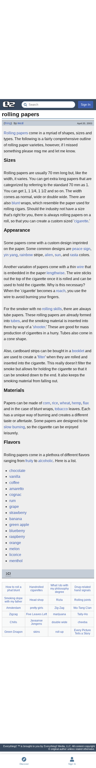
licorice (15, 555)
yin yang (11, 255)
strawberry (18, 513)
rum (12, 501)
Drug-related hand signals (82, 588)
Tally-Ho (82, 614)
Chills (13, 622)
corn (46, 403)
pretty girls (36, 608)
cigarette (81, 221)
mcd (20, 123)
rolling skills (52, 309)
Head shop (37, 600)
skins (36, 631)
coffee (14, 483)
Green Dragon (13, 631)
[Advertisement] (48, 49)
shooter (39, 327)
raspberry (17, 537)
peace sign (81, 249)
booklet (78, 351)
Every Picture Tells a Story (82, 632)
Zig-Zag (59, 608)
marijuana (59, 614)
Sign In (85, 104)
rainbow (26, 255)
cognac (15, 495)
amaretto (16, 489)
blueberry (17, 531)
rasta (74, 255)
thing (8, 123)
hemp (76, 403)
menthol (16, 561)
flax (86, 403)
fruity (29, 461)
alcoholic (45, 461)
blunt (16, 203)
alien (49, 255)
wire (80, 267)
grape (14, 507)
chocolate (17, 471)
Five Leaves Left (36, 614)
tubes (15, 321)
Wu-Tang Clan (82, 608)
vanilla (14, 477)
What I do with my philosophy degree (59, 589)
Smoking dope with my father (13, 600)
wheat (65, 403)
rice (55, 403)
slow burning (14, 427)
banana (15, 519)
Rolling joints (82, 600)
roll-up (59, 631)
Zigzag (13, 614)
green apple (19, 525)
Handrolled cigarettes (36, 588)
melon (14, 549)
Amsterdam (13, 608)
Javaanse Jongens (36, 622)
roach (60, 291)
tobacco (61, 409)
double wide (59, 622)
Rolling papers (16, 133)
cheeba (82, 622)
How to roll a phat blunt (13, 588)
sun (58, 255)
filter (41, 357)
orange (15, 543)
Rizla (59, 600)
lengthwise (56, 273)
